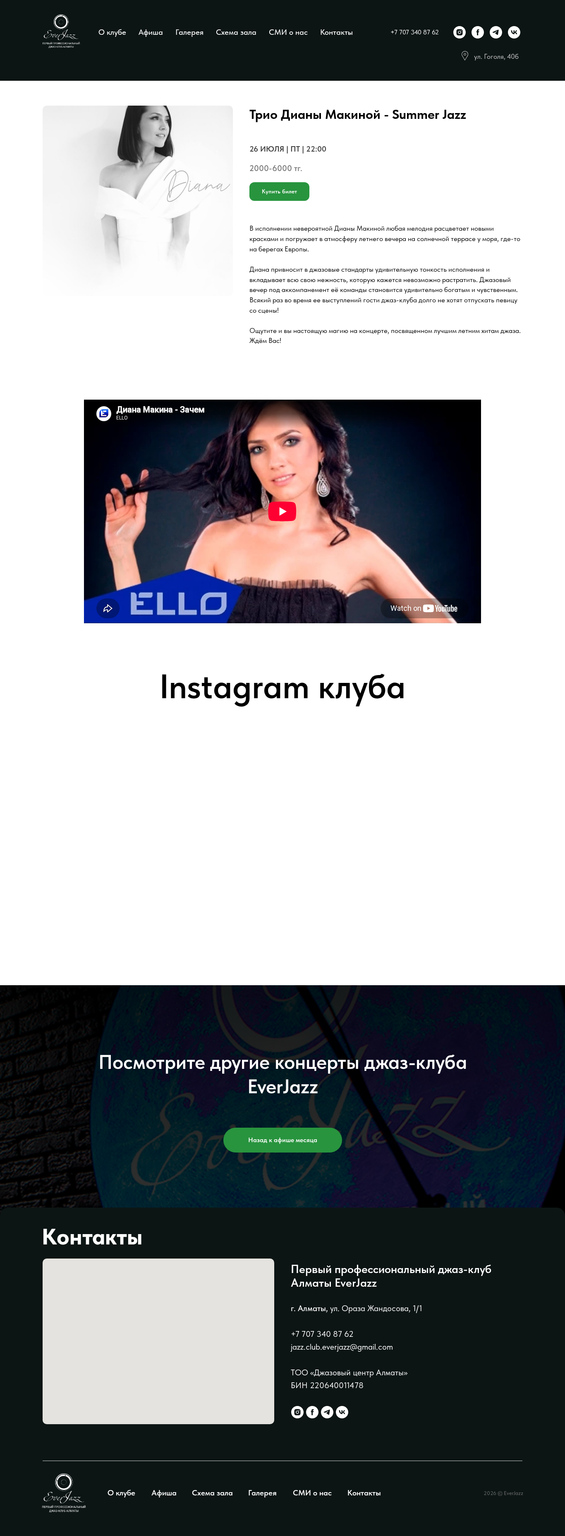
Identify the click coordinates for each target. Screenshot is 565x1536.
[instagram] (459, 32)
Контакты (336, 32)
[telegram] (496, 32)
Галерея (189, 32)
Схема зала (236, 32)
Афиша (151, 32)
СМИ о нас (288, 32)
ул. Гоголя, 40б (496, 56)
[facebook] (478, 32)
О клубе (112, 32)
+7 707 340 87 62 (414, 32)
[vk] (514, 32)
